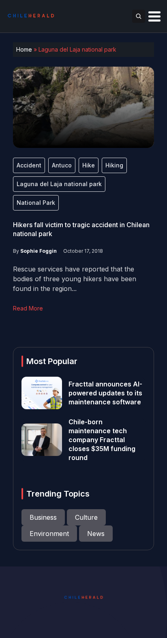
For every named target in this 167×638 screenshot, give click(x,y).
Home (24, 49)
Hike (88, 165)
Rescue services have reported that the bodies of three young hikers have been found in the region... (74, 279)
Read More (28, 308)
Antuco (62, 165)
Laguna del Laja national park (59, 183)
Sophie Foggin (38, 251)
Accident (29, 165)
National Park (36, 202)
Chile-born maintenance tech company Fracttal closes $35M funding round (102, 440)
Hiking (114, 165)
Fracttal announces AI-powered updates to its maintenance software (105, 393)
